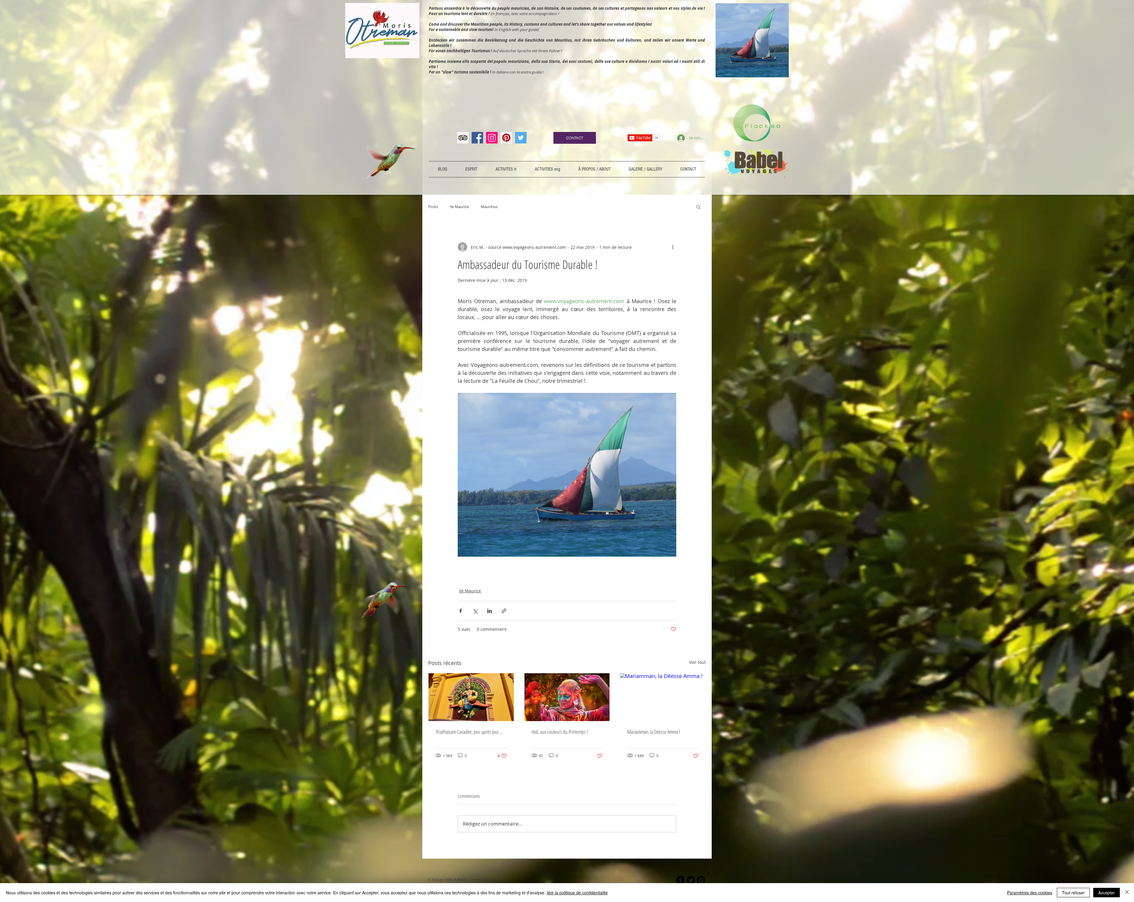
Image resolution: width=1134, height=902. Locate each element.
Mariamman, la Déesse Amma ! (653, 731)
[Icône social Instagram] (492, 137)
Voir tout (697, 662)
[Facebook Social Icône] (477, 137)
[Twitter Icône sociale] (521, 137)
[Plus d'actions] (672, 247)
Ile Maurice (459, 206)
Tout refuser (1073, 893)
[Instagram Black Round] (701, 880)
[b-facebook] (680, 880)
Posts (433, 206)
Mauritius (489, 206)
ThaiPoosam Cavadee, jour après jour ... (469, 731)
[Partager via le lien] (504, 611)
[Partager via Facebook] (460, 611)
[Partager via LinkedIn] (489, 611)
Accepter (1106, 893)
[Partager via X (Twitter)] (475, 611)
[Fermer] (1126, 892)
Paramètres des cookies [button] (1029, 893)
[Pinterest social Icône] (506, 137)
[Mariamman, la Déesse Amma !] (663, 697)
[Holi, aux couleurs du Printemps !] (567, 697)
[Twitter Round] (690, 880)
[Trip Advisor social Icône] (463, 137)
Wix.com (491, 879)
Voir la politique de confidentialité (577, 893)
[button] (698, 206)
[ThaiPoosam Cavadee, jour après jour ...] (471, 697)
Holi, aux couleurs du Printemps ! (560, 731)
